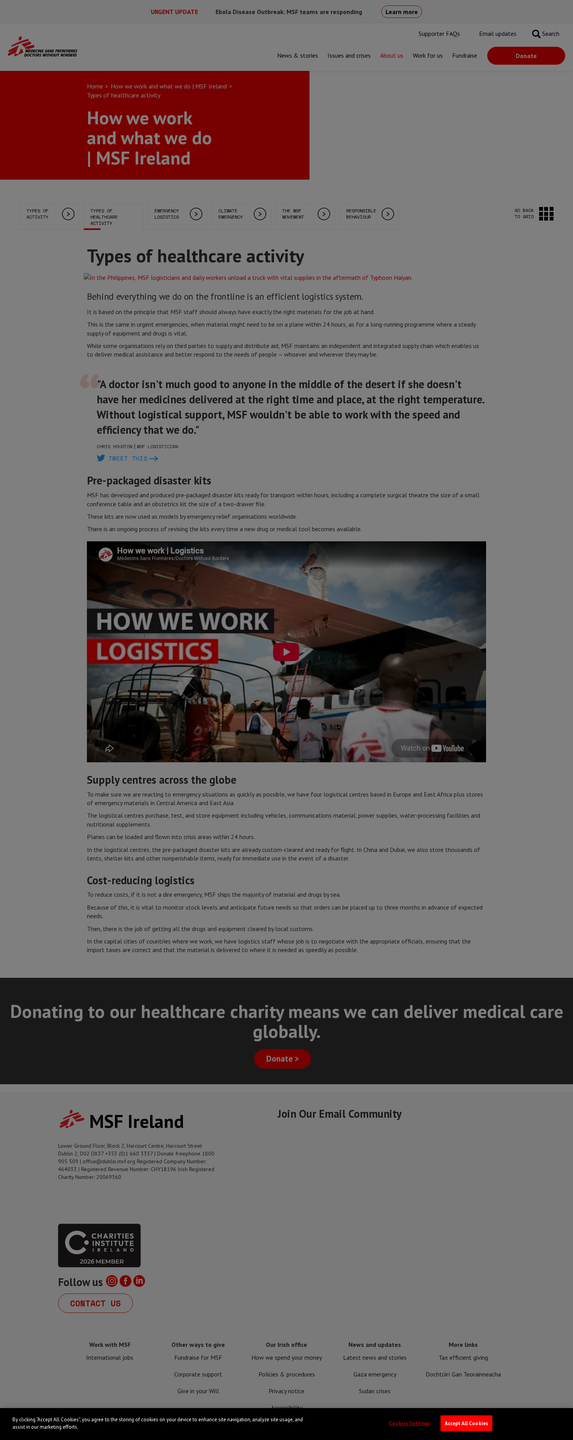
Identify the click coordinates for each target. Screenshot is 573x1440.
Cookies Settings (409, 1423)
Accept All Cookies (466, 1423)
